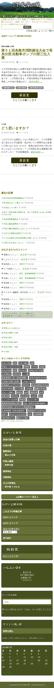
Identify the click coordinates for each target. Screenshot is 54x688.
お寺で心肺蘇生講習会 (12, 233)
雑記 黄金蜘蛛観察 (27, 273)
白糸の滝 (16, 374)
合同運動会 (6, 374)
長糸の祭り (8, 337)
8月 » (10, 673)
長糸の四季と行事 (11, 439)
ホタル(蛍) (25, 396)
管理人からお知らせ (11, 328)
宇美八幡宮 (23, 363)
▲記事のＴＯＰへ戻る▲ (27, 497)
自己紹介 (7, 538)
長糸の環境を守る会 (40, 385)
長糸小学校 (6, 363)
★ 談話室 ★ (8, 316)
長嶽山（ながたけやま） (12, 367)
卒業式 (22, 400)
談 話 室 (23, 255)
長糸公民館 (6, 370)
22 (3, 663)
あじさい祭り (32, 400)
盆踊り (4, 414)
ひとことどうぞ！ (11, 556)
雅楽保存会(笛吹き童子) (11, 403)
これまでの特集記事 (12, 511)
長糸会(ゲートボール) (36, 410)
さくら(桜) (19, 389)
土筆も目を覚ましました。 (14, 243)
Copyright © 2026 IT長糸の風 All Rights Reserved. (27, 685)
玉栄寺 (34, 396)
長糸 (15, 363)
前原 (41, 392)
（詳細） (17, 22)
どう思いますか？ (15, 128)
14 (46, 657)
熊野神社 (26, 385)
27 (39, 663)
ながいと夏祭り (8, 392)
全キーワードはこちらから (12, 421)
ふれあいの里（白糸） (11, 381)
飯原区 (19, 392)
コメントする (23, 62)
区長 (15, 370)
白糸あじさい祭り (10, 207)
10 (17, 657)
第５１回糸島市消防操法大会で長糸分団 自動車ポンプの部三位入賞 (27, 53)
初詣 (30, 414)
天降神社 (7, 477)
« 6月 (4, 673)
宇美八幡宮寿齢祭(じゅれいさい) (16, 228)
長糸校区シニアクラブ (11, 385)
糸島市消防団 (21, 88)
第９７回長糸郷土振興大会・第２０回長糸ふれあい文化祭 (27, 212)
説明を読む (8, 631)
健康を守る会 (40, 389)
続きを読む (35, 81)
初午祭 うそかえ (12, 486)
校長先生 (22, 370)
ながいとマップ (10, 523)
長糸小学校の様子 (10, 342)
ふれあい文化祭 (28, 381)
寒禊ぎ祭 (33, 392)
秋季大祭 (5, 396)
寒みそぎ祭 (10, 455)
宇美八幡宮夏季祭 (10, 224)
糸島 (32, 363)
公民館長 (29, 389)
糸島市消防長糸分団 (36, 88)
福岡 (26, 392)
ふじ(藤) (26, 374)
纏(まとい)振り (23, 418)
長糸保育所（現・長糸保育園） (15, 378)
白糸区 (42, 367)
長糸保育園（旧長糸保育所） (14, 410)
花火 (40, 396)
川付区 (34, 367)
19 (32, 660)
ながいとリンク (10, 517)
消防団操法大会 (9, 88)
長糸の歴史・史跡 (10, 347)
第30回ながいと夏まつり (13, 203)
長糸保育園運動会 (10, 219)
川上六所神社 (9, 483)
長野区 (27, 367)
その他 (3, 124)
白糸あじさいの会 (35, 370)
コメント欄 (23, 313)
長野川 (22, 264)
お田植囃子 (38, 414)
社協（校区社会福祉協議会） (35, 403)
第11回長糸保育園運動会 (13, 198)
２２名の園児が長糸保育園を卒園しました (20, 238)
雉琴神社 (15, 396)
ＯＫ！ (27, 27)
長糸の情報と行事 (7, 46)
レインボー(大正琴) (10, 400)
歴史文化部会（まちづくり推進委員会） (18, 407)
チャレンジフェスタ (17, 414)
